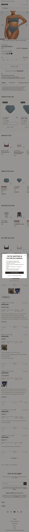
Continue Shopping (15, 272)
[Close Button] (25, 255)
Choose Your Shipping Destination (14, 275)
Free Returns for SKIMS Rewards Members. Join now (13, 263)
